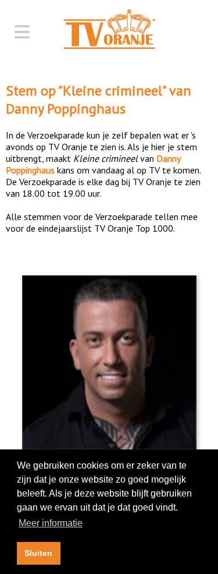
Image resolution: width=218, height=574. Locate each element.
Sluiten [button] (38, 553)
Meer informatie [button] (51, 523)
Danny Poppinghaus (66, 109)
